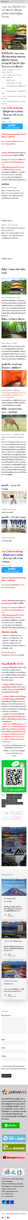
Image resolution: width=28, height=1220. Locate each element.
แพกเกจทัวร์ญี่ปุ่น (8, 901)
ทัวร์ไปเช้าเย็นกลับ (17, 797)
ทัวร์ (5, 898)
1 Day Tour (6, 941)
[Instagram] (12, 1202)
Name (4, 1039)
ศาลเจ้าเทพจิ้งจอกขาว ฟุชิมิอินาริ (8, 803)
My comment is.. (6, 1015)
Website (4, 1056)
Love (9, 813)
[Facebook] (8, 1202)
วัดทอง (11, 800)
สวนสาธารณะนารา (18, 803)
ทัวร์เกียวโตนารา (10, 797)
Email (4, 1048)
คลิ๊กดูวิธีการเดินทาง (7, 220)
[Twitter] (4, 1202)
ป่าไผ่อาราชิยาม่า (5, 800)
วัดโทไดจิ (15, 800)
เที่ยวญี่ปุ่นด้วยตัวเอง (17, 745)
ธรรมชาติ (15, 981)
